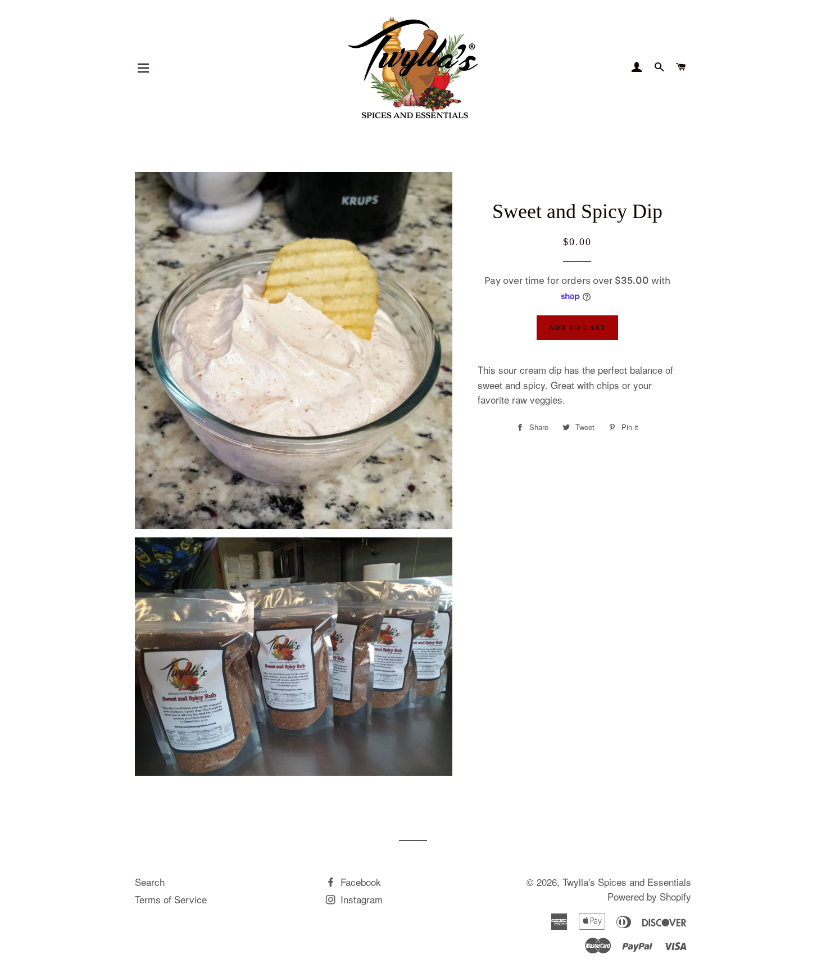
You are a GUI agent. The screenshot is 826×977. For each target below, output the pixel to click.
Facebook (359, 882)
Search (150, 882)
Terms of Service (171, 899)
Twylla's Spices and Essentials (626, 882)
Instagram (360, 899)
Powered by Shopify (649, 896)
